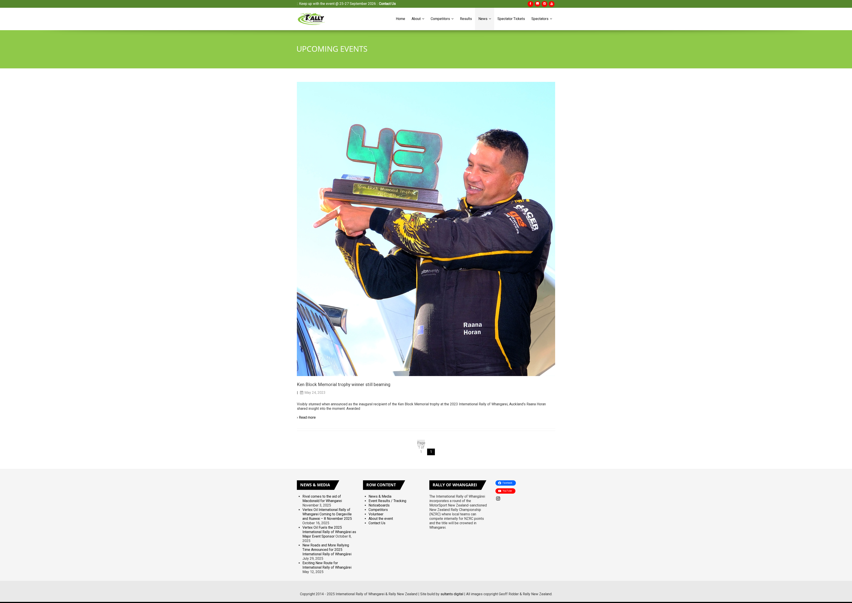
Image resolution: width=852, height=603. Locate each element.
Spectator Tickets (511, 19)
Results (466, 19)
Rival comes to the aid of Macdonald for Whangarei (322, 498)
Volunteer (376, 514)
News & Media (380, 496)
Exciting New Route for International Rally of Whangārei (326, 565)
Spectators (540, 19)
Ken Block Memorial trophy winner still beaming (343, 384)
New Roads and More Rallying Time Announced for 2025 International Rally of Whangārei (326, 549)
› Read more (306, 417)
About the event (381, 518)
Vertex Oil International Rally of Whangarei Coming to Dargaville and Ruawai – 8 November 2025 (327, 514)
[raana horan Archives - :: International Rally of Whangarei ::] (312, 19)
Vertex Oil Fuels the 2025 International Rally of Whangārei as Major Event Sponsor (329, 531)
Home (400, 19)
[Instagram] (525, 498)
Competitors (441, 19)
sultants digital (451, 594)
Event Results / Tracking (387, 501)
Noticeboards (379, 505)
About (417, 19)
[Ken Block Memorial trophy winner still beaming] (426, 229)
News (483, 19)
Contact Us (387, 4)
